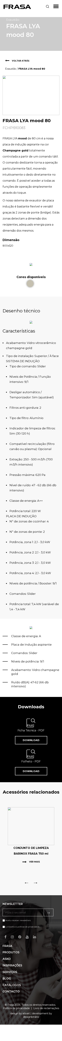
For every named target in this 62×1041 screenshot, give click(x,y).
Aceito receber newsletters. (18, 920)
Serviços (10, 972)
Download (31, 740)
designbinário (31, 1016)
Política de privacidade (16, 1008)
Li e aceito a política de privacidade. (22, 926)
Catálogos (12, 985)
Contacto (11, 991)
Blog (7, 978)
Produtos (11, 952)
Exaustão (10, 68)
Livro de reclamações (46, 1008)
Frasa (7, 946)
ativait (26, 1013)
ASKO (7, 959)
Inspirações (12, 965)
